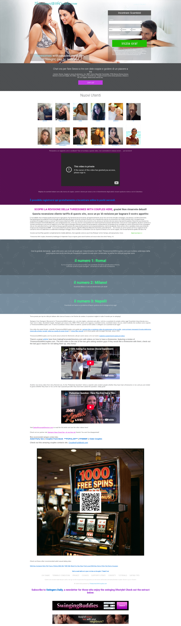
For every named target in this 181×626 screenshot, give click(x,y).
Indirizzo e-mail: (114, 34)
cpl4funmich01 (98, 145)
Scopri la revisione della (52, 209)
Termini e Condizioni (137, 48)
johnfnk (45, 121)
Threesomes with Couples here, (91, 209)
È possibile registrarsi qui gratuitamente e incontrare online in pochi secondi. (72, 200)
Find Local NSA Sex (90, 566)
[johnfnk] (45, 110)
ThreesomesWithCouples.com (98, 583)
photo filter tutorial (77, 331)
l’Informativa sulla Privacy (118, 50)
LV (133, 121)
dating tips (134, 575)
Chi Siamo (46, 575)
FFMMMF (83, 439)
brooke (80, 121)
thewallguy (133, 145)
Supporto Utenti (98, 575)
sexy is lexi (45, 145)
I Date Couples (95, 439)
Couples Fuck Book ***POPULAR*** (61, 439)
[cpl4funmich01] (98, 134)
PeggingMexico (63, 121)
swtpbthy (98, 121)
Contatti (112, 575)
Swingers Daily (54, 589)
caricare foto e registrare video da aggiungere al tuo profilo (101, 329)
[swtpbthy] (98, 110)
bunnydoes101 (116, 145)
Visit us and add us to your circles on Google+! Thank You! (90, 571)
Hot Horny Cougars (111, 566)
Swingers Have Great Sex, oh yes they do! (62, 432)
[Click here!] (90, 605)
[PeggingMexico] (62, 110)
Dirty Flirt (45, 566)
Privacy (76, 575)
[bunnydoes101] (116, 134)
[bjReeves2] (116, 110)
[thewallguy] (133, 134)
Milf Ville (67, 566)
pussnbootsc (80, 145)
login (136, 4)
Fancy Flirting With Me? (57, 566)
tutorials (122, 575)
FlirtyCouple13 (62, 145)
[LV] (133, 110)
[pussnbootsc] (80, 134)
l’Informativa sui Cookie (130, 50)
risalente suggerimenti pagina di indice (112, 336)
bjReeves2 (115, 121)
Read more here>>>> (136, 233)
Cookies (85, 575)
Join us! (90, 82)
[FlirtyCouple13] (62, 134)
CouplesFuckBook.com (78, 443)
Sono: (111, 20)
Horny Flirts (101, 566)
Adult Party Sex (37, 439)
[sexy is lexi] (45, 134)
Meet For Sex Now (77, 566)
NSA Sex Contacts (36, 566)
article (45, 339)
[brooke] (80, 110)
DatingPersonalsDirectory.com (43, 427)
